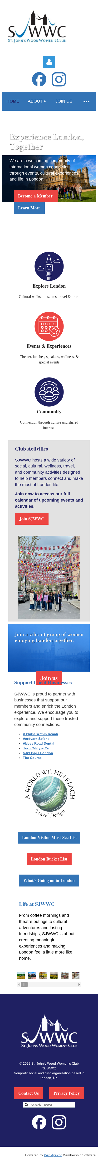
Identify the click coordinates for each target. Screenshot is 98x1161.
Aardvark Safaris (36, 739)
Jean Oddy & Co (36, 748)
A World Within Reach (40, 734)
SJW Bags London (38, 753)
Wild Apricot (53, 1155)
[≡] (86, 101)
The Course (32, 758)
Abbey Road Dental (38, 743)
